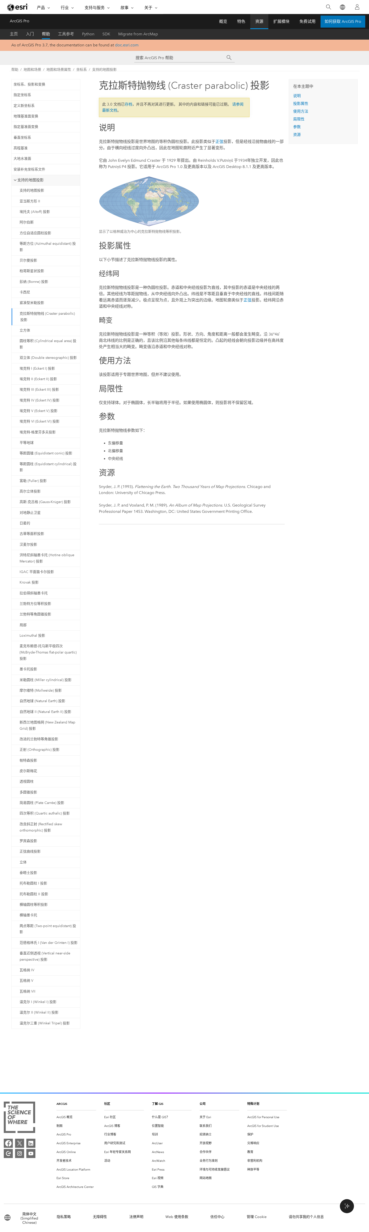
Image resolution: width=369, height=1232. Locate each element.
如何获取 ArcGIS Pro (343, 21)
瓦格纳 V (26, 980)
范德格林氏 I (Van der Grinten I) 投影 (49, 943)
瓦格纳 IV (27, 970)
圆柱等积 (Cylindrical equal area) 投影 (48, 344)
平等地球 (27, 443)
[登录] (357, 7)
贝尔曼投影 (28, 260)
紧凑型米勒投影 (32, 303)
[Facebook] (8, 1143)
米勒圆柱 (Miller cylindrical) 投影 (46, 680)
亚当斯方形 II (30, 201)
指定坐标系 (22, 95)
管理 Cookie (257, 1217)
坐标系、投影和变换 (29, 84)
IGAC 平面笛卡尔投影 (37, 572)
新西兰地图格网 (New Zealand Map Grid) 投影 (47, 725)
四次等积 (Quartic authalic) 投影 (45, 813)
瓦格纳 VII (27, 991)
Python (88, 34)
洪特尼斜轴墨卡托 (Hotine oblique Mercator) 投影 (47, 558)
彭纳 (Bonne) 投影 (34, 282)
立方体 (25, 330)
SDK (106, 34)
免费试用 (307, 21)
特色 (241, 21)
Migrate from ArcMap (138, 34)
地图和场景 (32, 69)
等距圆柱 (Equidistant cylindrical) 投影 (48, 467)
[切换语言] (342, 7)
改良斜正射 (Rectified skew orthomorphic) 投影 (41, 827)
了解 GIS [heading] (157, 1104)
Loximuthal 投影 (32, 635)
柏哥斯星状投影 (32, 271)
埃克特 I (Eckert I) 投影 (37, 368)
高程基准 (21, 148)
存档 (128, 104)
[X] (19, 1143)
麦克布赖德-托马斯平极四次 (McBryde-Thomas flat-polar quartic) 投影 (48, 652)
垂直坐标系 (22, 137)
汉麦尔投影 (28, 544)
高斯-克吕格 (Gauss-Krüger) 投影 (45, 502)
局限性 (298, 119)
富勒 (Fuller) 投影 (33, 481)
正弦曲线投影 (30, 851)
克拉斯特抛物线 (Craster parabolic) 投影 (47, 316)
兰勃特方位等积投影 (35, 604)
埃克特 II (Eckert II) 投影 (38, 379)
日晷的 (25, 523)
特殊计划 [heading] (253, 1104)
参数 (297, 127)
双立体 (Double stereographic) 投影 (48, 358)
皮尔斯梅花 (28, 771)
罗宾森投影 (28, 841)
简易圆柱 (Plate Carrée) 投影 (42, 803)
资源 (259, 21)
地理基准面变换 (26, 116)
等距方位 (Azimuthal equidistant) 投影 (48, 246)
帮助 (46, 34)
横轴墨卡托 (28, 915)
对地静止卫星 (30, 513)
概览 (223, 21)
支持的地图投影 (104, 69)
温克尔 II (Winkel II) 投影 (39, 1012)
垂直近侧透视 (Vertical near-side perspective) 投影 (45, 956)
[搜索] (328, 7)
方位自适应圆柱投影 (35, 233)
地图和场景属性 (58, 69)
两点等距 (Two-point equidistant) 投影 (48, 929)
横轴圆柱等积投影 (34, 904)
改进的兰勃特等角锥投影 (39, 739)
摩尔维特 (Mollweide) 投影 (41, 690)
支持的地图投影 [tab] (30, 180)
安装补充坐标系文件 (29, 169)
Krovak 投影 (29, 582)
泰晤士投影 (28, 873)
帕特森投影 (28, 760)
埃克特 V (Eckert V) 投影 (38, 411)
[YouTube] (30, 1153)
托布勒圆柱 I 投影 (33, 883)
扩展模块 (281, 21)
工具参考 (66, 34)
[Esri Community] (8, 1153)
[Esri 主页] (17, 7)
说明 (297, 96)
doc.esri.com (127, 45)
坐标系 (81, 69)
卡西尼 (25, 292)
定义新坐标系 (24, 106)
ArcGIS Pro (19, 21)
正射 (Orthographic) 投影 (39, 750)
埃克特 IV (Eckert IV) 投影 (39, 400)
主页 (14, 34)
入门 (30, 34)
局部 (23, 625)
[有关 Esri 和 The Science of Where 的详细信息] (19, 1118)
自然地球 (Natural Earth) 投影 (42, 701)
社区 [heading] (107, 1104)
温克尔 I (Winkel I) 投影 (38, 1002)
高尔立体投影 (30, 491)
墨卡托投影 (28, 669)
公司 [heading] (203, 1104)
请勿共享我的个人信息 (306, 1217)
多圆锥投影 (28, 792)
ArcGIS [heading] (61, 1104)
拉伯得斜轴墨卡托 (34, 593)
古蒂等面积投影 (32, 534)
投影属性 (300, 103)
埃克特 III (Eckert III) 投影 (39, 389)
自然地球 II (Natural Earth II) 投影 (45, 712)
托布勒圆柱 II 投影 (34, 894)
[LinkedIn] (30, 1143)
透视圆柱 (27, 781)
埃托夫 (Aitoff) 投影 (35, 212)
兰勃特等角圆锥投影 (35, 614)
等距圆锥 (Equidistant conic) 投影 (46, 453)
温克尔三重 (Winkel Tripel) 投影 (45, 1023)
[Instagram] (19, 1153)
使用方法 (300, 111)
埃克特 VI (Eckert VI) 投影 (39, 421)
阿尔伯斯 (27, 222)
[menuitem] (76, 1117)
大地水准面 (22, 158)
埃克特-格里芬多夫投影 (38, 432)
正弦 (219, 141)
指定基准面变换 (26, 127)
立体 (23, 862)
